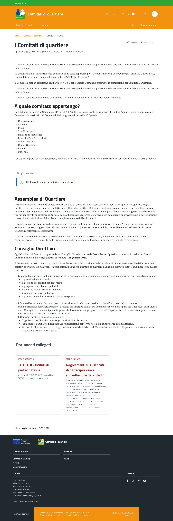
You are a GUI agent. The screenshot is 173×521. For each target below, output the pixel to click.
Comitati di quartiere (33, 35)
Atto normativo (26, 359)
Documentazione (20, 466)
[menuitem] (132, 25)
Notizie (16, 462)
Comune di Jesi (16, 3)
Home (17, 35)
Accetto (129, 516)
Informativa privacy (21, 513)
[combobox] (86, 173)
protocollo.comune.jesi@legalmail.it (28, 495)
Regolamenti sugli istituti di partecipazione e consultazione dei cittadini (85, 370)
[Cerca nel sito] (155, 14)
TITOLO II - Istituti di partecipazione (33, 367)
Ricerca (66, 458)
